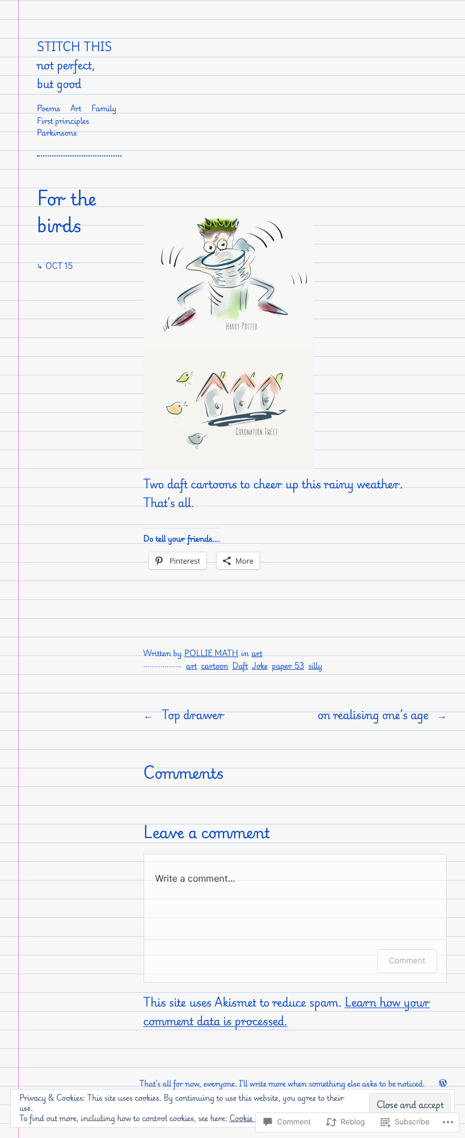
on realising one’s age (373, 714)
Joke (260, 666)
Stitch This (74, 46)
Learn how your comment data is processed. (286, 1011)
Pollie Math (211, 653)
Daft (240, 666)
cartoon (214, 666)
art (257, 653)
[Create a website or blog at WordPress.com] (443, 1084)
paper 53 (288, 666)
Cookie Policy (253, 1118)
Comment (407, 961)
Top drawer (193, 714)
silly (315, 666)
